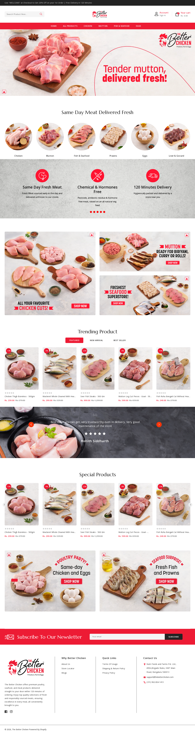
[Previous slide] (31, 424)
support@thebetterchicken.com (160, 677)
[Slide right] (190, 505)
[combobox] (24, 14)
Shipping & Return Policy (113, 668)
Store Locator (68, 668)
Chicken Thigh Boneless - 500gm (20, 396)
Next (189, 60)
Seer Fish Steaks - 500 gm (93, 396)
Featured (74, 340)
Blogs (64, 673)
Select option (35, 349)
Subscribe (173, 636)
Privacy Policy (108, 673)
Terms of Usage (110, 664)
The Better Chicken (20, 729)
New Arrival (96, 340)
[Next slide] (159, 424)
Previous (5, 60)
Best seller (120, 340)
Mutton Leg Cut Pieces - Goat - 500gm (136, 396)
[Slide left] (5, 505)
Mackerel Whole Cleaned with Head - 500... (62, 532)
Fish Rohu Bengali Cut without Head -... (174, 532)
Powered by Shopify (37, 729)
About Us (66, 664)
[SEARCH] (41, 14)
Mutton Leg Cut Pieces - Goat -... (133, 532)
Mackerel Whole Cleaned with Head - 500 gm (63, 396)
